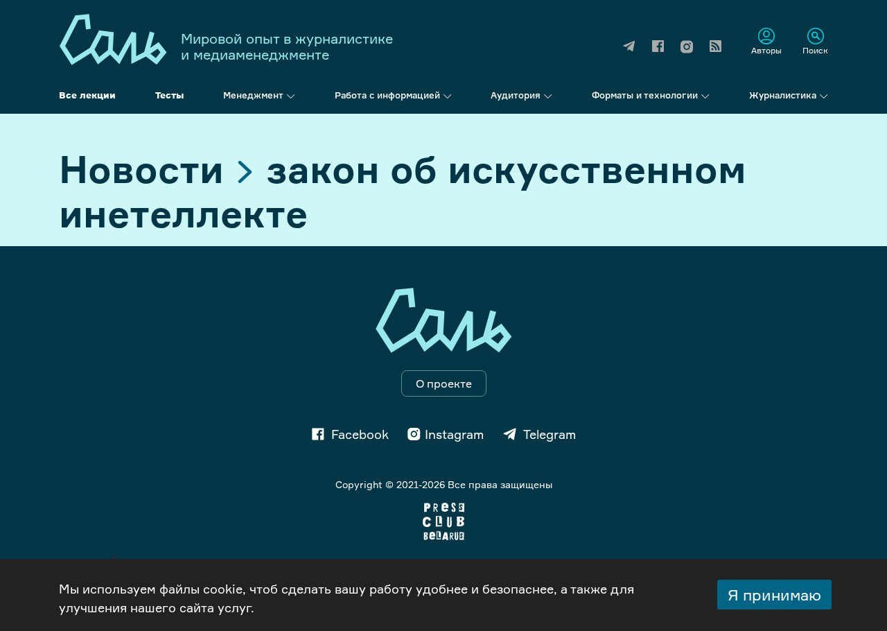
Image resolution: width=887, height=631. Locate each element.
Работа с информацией (387, 95)
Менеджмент (253, 95)
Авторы (766, 50)
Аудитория (516, 95)
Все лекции (87, 95)
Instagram (454, 434)
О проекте (444, 383)
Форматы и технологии (645, 95)
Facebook (360, 434)
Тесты (169, 95)
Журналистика (782, 95)
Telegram (549, 434)
